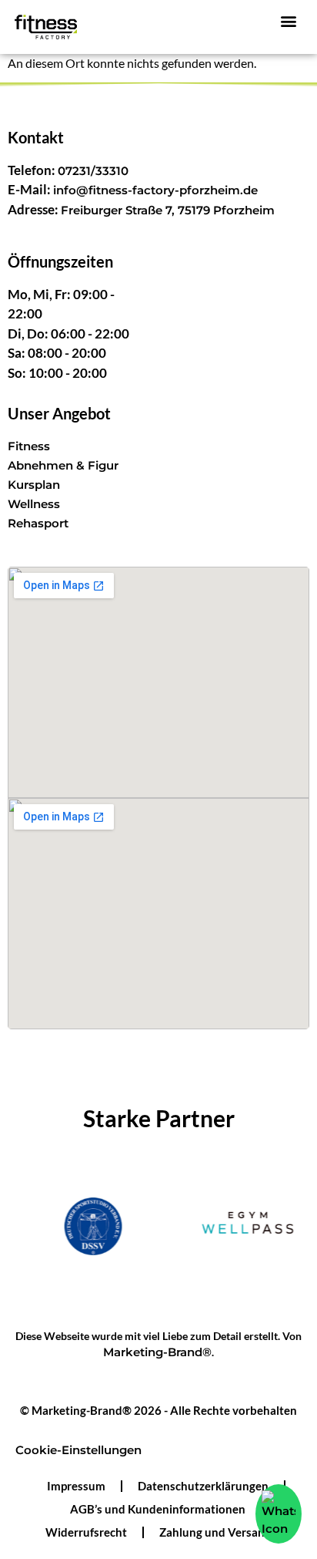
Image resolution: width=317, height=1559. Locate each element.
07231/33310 (93, 170)
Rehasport (38, 523)
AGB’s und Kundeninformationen (157, 1509)
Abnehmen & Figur (63, 465)
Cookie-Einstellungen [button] (78, 1450)
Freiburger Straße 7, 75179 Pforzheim (168, 210)
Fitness (29, 446)
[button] (288, 20)
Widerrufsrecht (86, 1532)
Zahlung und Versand (215, 1532)
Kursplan (34, 484)
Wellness (34, 504)
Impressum (76, 1486)
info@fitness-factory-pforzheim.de (155, 190)
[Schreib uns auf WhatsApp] (278, 1514)
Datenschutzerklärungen (203, 1486)
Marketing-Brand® (157, 1352)
